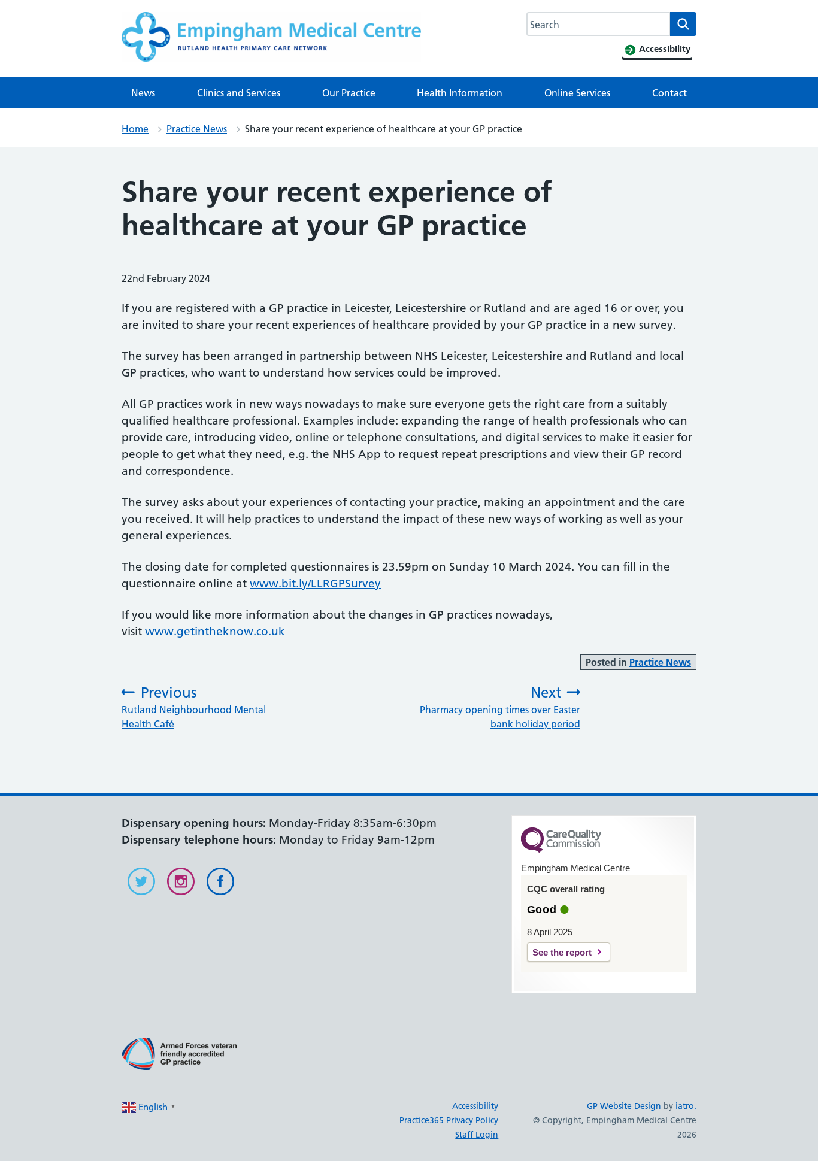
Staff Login (476, 1134)
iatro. (685, 1106)
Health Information (459, 93)
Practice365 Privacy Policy (448, 1120)
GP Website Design (624, 1106)
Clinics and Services (238, 93)
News (143, 93)
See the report (562, 952)
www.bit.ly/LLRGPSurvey (315, 583)
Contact (669, 93)
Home (135, 129)
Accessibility (475, 1106)
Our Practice (348, 93)
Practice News (196, 129)
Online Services (577, 93)
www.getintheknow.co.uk (215, 631)
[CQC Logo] (561, 849)
